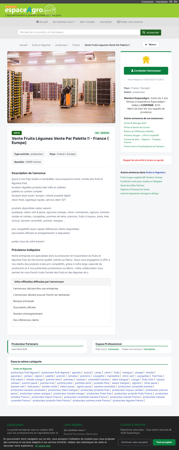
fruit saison (17, 379)
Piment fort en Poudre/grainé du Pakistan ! (144, 146)
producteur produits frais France (51, 400)
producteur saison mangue (35, 393)
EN (175, 1)
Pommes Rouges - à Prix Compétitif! (141, 135)
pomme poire (64, 382)
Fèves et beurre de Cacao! (137, 127)
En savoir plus (43, 445)
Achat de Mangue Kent (135, 123)
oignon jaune (84, 386)
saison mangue (120, 382)
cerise (98, 372)
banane (80, 379)
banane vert (18, 386)
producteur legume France (128, 400)
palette (49, 375)
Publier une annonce (131, 21)
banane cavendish (104, 386)
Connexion (148, 1)
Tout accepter (164, 442)
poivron (60, 375)
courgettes (143, 375)
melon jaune (67, 386)
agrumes (16, 375)
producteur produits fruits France (133, 393)
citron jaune (150, 382)
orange (139, 372)
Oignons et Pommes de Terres (134, 189)
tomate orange (34, 379)
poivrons (85, 375)
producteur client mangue (63, 389)
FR (170, 1)
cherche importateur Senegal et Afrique (139, 193)
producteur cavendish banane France (85, 396)
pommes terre (83, 382)
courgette (98, 375)
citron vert (128, 375)
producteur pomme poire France (91, 400)
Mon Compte (87, 21)
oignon (38, 375)
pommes (68, 379)
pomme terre (53, 379)
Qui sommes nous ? (64, 21)
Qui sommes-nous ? (75, 430)
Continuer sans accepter (134, 442)
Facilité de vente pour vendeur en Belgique (141, 181)
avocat (88, 372)
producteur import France (46, 396)
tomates (72, 375)
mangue (127, 372)
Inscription (162, 1)
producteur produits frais (95, 389)
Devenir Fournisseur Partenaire (81, 434)
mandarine (113, 375)
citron (107, 372)
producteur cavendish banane (135, 386)
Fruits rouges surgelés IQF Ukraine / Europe (141, 177)
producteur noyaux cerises (127, 389)
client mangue (120, 379)
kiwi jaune (33, 386)
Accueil (43, 21)
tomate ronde (49, 386)
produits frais (101, 382)
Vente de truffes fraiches (132, 185)
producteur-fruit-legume (24, 372)
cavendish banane (98, 379)
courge (135, 379)
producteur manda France (125, 396)
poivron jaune (29, 382)
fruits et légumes (155, 172)
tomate (150, 372)
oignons (136, 382)
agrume (76, 372)
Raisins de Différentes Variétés (139, 131)
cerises (28, 375)
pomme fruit (47, 382)
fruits (117, 372)
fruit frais (157, 375)
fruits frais (147, 379)
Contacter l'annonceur (147, 70)
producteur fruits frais (99, 393)
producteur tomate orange (68, 393)
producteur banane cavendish (28, 389)
